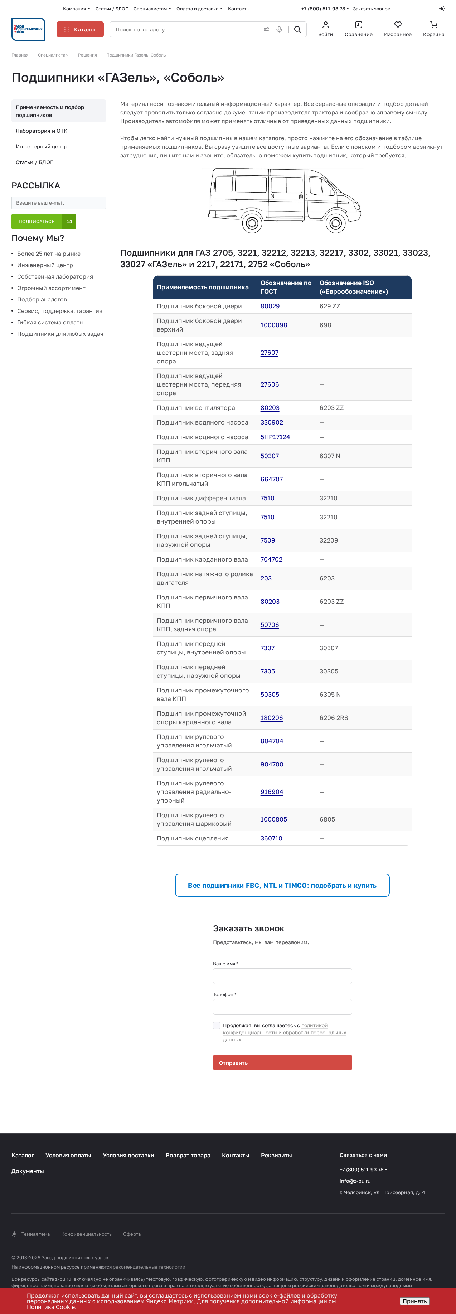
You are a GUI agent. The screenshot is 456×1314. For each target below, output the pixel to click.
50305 (270, 694)
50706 (270, 624)
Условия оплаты (68, 1155)
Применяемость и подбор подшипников (50, 111)
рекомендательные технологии (149, 1267)
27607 (269, 352)
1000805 (274, 819)
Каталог (22, 1155)
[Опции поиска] (265, 29)
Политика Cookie (51, 1306)
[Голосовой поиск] (280, 29)
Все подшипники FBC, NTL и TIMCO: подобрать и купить (282, 885)
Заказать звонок (371, 8)
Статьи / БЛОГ (34, 162)
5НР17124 (275, 437)
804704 (272, 741)
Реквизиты (276, 1155)
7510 (268, 498)
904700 (272, 764)
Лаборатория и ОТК (42, 130)
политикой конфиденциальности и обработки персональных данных (284, 1032)
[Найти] (297, 29)
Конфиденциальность (86, 1234)
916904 (272, 791)
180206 (272, 717)
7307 (268, 648)
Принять (415, 1301)
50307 (270, 456)
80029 (270, 306)
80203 (270, 407)
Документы (27, 1171)
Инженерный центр (41, 146)
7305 (268, 671)
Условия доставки (128, 1155)
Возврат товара (188, 1155)
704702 (271, 559)
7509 (268, 540)
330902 (272, 422)
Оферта (132, 1234)
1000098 (274, 325)
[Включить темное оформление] (442, 8)
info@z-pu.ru (355, 1181)
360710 (271, 838)
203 (266, 578)
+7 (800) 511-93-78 (323, 8)
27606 (270, 384)
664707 (272, 479)
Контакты (235, 1155)
